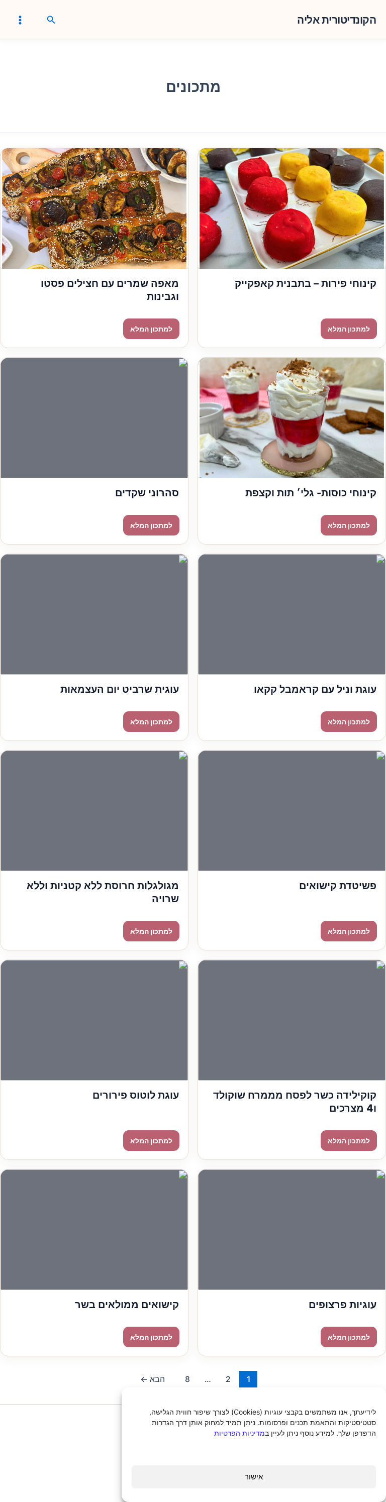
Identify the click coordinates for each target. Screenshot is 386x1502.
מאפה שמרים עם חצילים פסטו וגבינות (110, 289)
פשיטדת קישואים (337, 886)
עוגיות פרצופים (342, 1305)
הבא (152, 1379)
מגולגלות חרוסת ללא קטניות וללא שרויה (103, 892)
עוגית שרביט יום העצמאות (119, 689)
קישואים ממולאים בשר (127, 1305)
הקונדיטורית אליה (336, 20)
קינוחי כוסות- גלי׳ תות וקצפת (310, 493)
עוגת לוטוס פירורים (135, 1095)
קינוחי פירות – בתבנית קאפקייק (305, 283)
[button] (50, 20)
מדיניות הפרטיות (239, 1433)
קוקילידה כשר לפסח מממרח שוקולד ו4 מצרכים (294, 1101)
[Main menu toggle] (20, 20)
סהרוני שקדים (147, 493)
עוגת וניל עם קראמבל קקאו (315, 689)
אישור (254, 1476)
